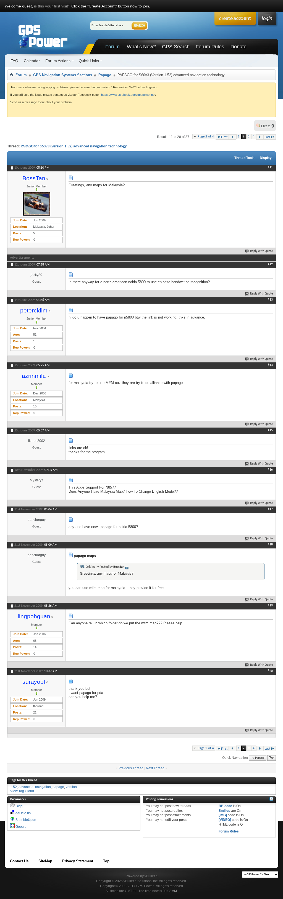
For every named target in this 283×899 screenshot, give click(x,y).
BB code (225, 806)
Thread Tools (244, 158)
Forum (112, 46)
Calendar (32, 61)
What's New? (141, 46)
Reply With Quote (261, 251)
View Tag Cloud (22, 791)
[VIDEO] (225, 820)
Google (21, 827)
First (224, 137)
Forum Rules (210, 46)
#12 (270, 264)
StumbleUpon (25, 820)
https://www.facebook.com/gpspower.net (128, 94)
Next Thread (155, 768)
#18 (270, 544)
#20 (270, 671)
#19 (270, 605)
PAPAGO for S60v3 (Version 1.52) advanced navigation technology (74, 146)
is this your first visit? (52, 6)
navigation (43, 787)
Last (267, 137)
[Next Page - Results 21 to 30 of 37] (259, 137)
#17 (270, 509)
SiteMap (45, 861)
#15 (270, 430)
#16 (270, 469)
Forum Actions (57, 61)
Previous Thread (131, 768)
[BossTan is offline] (36, 204)
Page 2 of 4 (206, 136)
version (71, 787)
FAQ (14, 61)
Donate (238, 46)
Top (271, 758)
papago (58, 787)
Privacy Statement (77, 861)
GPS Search (176, 46)
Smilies (224, 811)
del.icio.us (23, 813)
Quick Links (89, 61)
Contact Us (19, 861)
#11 (270, 167)
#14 (270, 365)
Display (266, 158)
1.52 (13, 787)
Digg (19, 806)
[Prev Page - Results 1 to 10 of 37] (232, 137)
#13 (270, 299)
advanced (26, 787)
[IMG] (223, 815)
